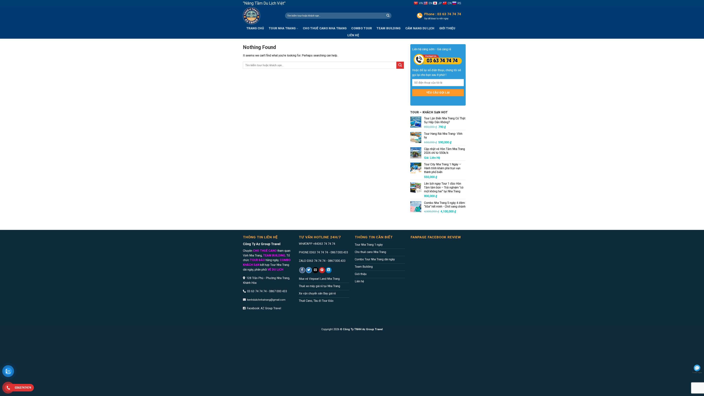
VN (421, 3)
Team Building (388, 28)
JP (440, 3)
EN (430, 3)
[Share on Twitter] (309, 270)
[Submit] (388, 16)
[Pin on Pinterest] (322, 270)
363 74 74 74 (326, 243)
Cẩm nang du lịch (419, 28)
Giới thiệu (447, 28)
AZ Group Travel (271, 308)
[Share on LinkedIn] (329, 270)
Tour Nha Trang (282, 28)
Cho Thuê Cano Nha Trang (324, 28)
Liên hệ (353, 35)
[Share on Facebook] (302, 270)
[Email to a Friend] (315, 270)
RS (459, 3)
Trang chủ (255, 28)
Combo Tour (361, 28)
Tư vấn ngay (697, 372)
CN (450, 3)
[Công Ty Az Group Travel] (261, 16)
